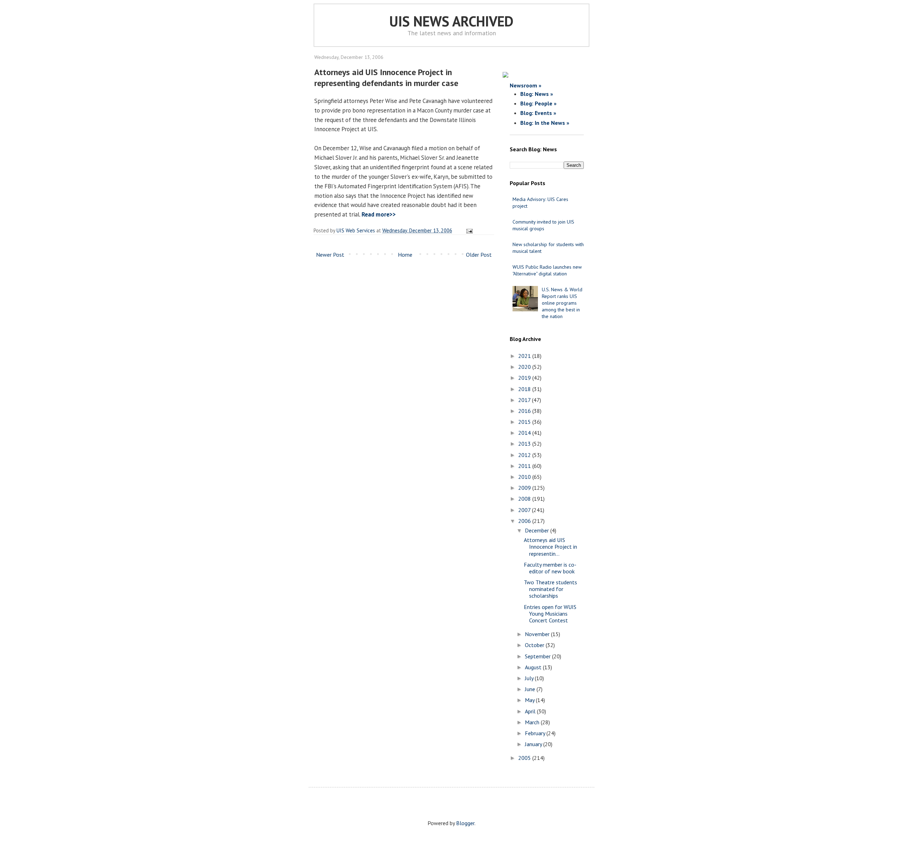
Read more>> (379, 214)
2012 (525, 454)
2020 (525, 366)
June (531, 689)
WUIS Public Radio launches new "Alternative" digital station (547, 270)
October (535, 644)
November (538, 634)
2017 (525, 399)
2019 (525, 377)
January (534, 744)
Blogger (465, 823)
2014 (525, 432)
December (537, 530)
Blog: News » (536, 93)
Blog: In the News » (544, 122)
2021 (525, 355)
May (530, 699)
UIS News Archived (451, 21)
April (531, 711)
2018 (525, 388)
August (534, 667)
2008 (525, 498)
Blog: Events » (538, 112)
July (530, 678)
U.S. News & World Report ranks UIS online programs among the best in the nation (562, 303)
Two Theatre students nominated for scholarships (550, 589)
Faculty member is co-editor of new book (550, 568)
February (535, 733)
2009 (525, 487)
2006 (525, 520)
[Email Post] (468, 230)
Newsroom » (525, 85)
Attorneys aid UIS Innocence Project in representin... (550, 546)
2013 (525, 443)
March (533, 722)
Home (405, 254)
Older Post (479, 254)
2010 (525, 476)
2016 (525, 410)
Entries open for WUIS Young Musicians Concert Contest (550, 613)
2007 (525, 509)
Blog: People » (538, 103)
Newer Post (330, 254)
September (538, 656)
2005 (525, 757)
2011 (525, 465)
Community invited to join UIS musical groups (543, 225)
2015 (525, 421)
